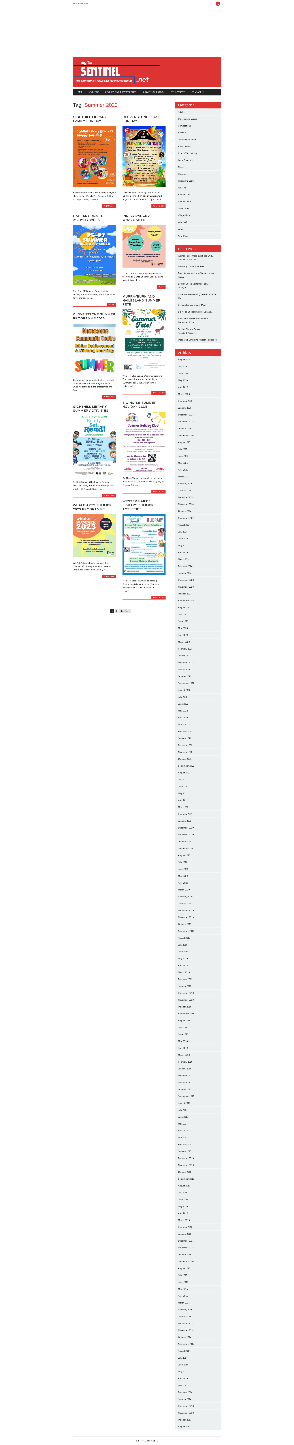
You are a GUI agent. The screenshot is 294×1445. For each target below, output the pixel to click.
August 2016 (184, 1185)
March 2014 (184, 1385)
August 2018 (184, 1020)
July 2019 (182, 945)
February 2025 (185, 483)
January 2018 (184, 1068)
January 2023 (184, 655)
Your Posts (183, 236)
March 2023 (184, 642)
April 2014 (183, 1378)
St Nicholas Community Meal (192, 305)
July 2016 (182, 1192)
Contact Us (198, 92)
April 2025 (183, 470)
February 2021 (185, 814)
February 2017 (185, 1144)
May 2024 (183, 545)
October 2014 (184, 1337)
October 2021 (184, 759)
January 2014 (184, 1399)
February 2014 (185, 1392)
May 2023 (183, 628)
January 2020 (184, 903)
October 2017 (184, 1089)
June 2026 (183, 373)
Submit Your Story (153, 92)
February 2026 (185, 401)
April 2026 (183, 387)
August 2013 (184, 1426)
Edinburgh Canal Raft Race (191, 266)
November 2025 (186, 421)
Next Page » (125, 611)
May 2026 (183, 380)
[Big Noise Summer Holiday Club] (144, 471)
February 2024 (185, 566)
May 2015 (183, 1289)
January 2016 (184, 1234)
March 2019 (184, 972)
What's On (109, 206)
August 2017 (184, 1103)
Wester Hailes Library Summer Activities (138, 505)
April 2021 (183, 800)
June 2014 (183, 1364)
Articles (181, 112)
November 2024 (186, 504)
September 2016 (186, 1179)
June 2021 (183, 786)
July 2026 (182, 366)
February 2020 (185, 896)
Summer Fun (184, 201)
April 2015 (183, 1296)
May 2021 (183, 793)
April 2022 (183, 717)
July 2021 (182, 779)
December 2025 (186, 414)
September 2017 (186, 1096)
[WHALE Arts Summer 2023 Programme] (94, 556)
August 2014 (184, 1351)
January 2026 (184, 408)
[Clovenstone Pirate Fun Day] (144, 186)
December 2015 (186, 1241)
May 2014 (183, 1371)
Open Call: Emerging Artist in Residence (197, 340)
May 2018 (183, 1041)
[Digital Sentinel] (116, 84)
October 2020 (184, 841)
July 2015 (182, 1275)
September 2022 (186, 683)
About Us (94, 92)
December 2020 (186, 828)
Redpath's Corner (186, 181)
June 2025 (183, 456)
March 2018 (184, 1055)
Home (79, 92)
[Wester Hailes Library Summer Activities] (144, 574)
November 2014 (186, 1330)
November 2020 (186, 834)
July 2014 (182, 1358)
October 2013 (184, 1420)
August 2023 (184, 607)
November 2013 (186, 1413)
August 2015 (184, 1268)
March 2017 (184, 1137)
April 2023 (183, 635)
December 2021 (186, 745)
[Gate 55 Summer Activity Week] (94, 284)
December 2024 (186, 497)
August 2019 (184, 938)
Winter (181, 229)
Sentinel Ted (184, 194)
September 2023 (186, 600)
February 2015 (185, 1309)
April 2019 (183, 965)
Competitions (184, 126)
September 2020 (186, 848)
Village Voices (184, 215)
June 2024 (183, 538)
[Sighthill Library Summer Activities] (94, 475)
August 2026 (184, 359)
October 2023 (184, 593)
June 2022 (183, 704)
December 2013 (186, 1406)
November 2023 (186, 587)
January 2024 (184, 573)
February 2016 (185, 1227)
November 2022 (186, 669)
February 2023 (185, 649)
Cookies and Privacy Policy (120, 92)
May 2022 (183, 710)
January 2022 (184, 738)
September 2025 (186, 435)
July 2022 (182, 697)
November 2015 (186, 1247)
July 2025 (182, 449)
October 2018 (184, 1007)
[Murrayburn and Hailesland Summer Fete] (144, 369)
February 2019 (185, 979)
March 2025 (184, 476)
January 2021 (184, 821)
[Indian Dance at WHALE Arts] (144, 267)
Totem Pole (183, 208)
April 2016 (183, 1213)
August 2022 (184, 690)
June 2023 (183, 621)
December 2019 (186, 910)
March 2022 (184, 724)
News (161, 287)
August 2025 (184, 442)
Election (182, 132)
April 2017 (183, 1130)
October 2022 (184, 676)
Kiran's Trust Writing (188, 153)
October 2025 (184, 428)
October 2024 (184, 511)
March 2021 (184, 807)
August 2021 (184, 772)
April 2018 (183, 1048)
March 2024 (184, 559)
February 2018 (185, 1062)
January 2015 (184, 1316)
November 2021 (186, 752)
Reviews (182, 187)
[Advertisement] (147, 34)
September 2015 (186, 1261)
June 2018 (183, 1034)
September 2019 (186, 931)
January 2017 (184, 1151)
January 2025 (184, 490)
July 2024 (182, 532)
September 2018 (186, 1013)
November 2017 (186, 1082)
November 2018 (186, 1000)
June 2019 (183, 951)
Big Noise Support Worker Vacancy (195, 312)
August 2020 (184, 855)
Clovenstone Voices (187, 119)
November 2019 (186, 917)
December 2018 (186, 993)
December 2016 (186, 1158)
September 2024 (186, 518)
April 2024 (183, 552)
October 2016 (184, 1172)
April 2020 (183, 883)
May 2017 (183, 1124)
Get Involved (177, 92)
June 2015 (183, 1282)
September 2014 (186, 1344)
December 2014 (186, 1323)
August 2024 (184, 525)
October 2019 (184, 924)
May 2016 (183, 1206)
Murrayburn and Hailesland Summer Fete (141, 300)
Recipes (182, 174)
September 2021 (186, 766)
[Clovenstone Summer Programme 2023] (94, 373)
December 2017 (186, 1075)
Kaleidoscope (184, 146)
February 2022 (185, 731)
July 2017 (182, 1110)
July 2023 (182, 614)
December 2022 (186, 662)
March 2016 (184, 1220)
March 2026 (184, 394)
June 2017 (183, 1117)
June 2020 (183, 869)
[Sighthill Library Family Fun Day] (94, 186)
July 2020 (182, 862)
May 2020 (183, 876)
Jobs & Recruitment (187, 139)
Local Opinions (185, 160)
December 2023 (186, 580)
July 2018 (182, 1027)
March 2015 (184, 1303)
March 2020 (184, 889)
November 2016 (186, 1165)
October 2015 (184, 1254)
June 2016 (183, 1199)
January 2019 (184, 986)
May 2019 (183, 958)
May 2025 (183, 463)
